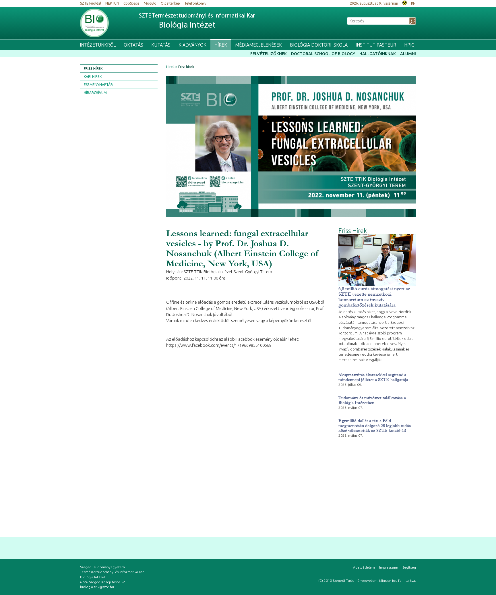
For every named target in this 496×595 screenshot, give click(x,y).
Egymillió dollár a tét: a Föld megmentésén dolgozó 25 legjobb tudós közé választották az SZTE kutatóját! (374, 425)
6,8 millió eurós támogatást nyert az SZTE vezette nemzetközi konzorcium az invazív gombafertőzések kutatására (374, 297)
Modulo (150, 3)
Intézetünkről (98, 44)
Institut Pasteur (376, 44)
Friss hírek (93, 68)
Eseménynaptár (98, 84)
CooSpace (131, 3)
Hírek (220, 44)
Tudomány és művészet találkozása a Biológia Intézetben (372, 400)
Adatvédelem (364, 567)
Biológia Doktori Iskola (319, 44)
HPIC (409, 44)
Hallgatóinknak (377, 53)
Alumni (408, 53)
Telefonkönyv (195, 3)
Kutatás (160, 44)
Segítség (409, 567)
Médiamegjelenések (258, 44)
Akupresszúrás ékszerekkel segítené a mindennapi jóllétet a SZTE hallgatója (373, 377)
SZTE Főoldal (90, 3)
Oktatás (133, 44)
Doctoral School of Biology (323, 53)
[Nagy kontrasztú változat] (404, 2)
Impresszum (388, 567)
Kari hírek (93, 76)
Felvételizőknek (268, 53)
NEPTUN (112, 3)
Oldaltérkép (170, 3)
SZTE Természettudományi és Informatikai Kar (197, 21)
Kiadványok (192, 44)
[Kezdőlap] (94, 23)
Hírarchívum (95, 93)
